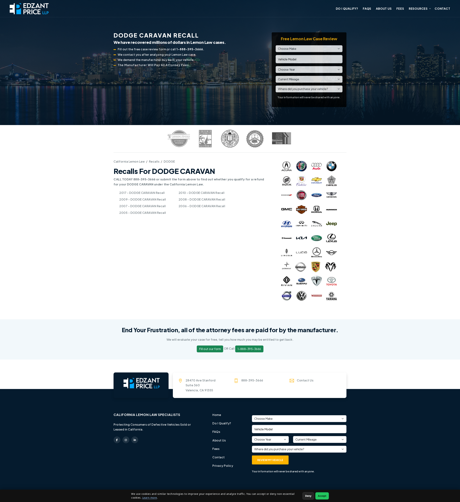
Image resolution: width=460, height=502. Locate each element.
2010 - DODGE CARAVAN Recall (202, 193)
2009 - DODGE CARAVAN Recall (142, 199)
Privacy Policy (222, 466)
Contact (442, 8)
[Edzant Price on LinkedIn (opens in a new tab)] (134, 439)
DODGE (169, 161)
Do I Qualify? (347, 8)
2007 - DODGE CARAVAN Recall (142, 206)
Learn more (149, 497)
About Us (384, 8)
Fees (400, 8)
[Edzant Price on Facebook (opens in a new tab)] (117, 439)
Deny (308, 496)
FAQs (367, 8)
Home (216, 415)
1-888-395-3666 (249, 349)
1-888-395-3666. (190, 49)
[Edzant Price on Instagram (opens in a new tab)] (126, 439)
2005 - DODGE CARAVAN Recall (142, 213)
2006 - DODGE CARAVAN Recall (202, 206)
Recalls (154, 161)
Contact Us (305, 380)
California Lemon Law (129, 161)
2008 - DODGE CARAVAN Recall (202, 199)
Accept (322, 496)
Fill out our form (210, 349)
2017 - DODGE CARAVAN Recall (142, 193)
